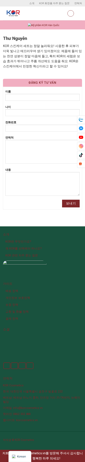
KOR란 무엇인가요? (18, 241)
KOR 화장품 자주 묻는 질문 (54, 3)
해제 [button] (64, 458)
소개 (31, 3)
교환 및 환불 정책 (17, 311)
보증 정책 (12, 305)
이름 (8, 91)
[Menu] (79, 13)
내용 (8, 169)
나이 (8, 107)
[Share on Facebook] (6, 365)
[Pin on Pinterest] (29, 365)
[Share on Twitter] (14, 365)
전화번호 (10, 122)
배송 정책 (12, 291)
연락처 (78, 3)
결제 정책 (12, 318)
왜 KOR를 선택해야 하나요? (24, 248)
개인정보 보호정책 (18, 298)
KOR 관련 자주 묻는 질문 (22, 255)
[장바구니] (70, 13)
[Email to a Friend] (22, 365)
